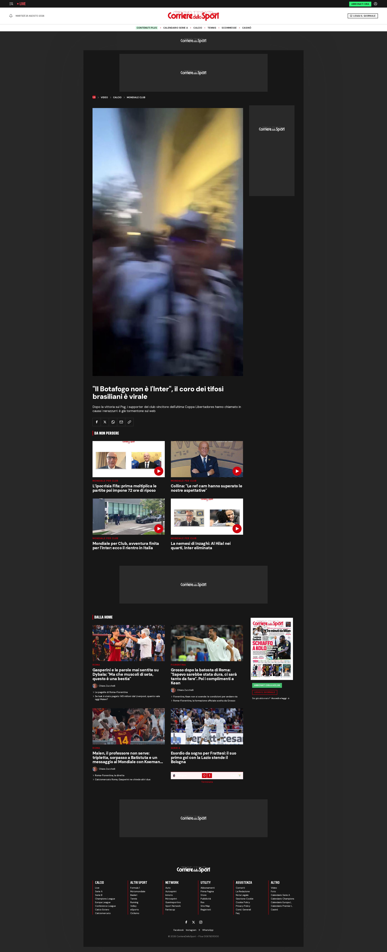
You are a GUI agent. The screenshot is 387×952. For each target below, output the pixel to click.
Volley (133, 906)
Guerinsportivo (173, 902)
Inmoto (169, 895)
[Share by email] (121, 422)
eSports (134, 909)
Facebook (179, 930)
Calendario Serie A (175, 27)
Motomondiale (137, 891)
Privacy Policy (243, 906)
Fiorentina (178, 665)
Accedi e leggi (279, 698)
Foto (273, 891)
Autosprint (171, 891)
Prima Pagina (207, 891)
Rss (202, 902)
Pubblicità (206, 898)
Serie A (175, 748)
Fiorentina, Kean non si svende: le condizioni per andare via (205, 696)
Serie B (98, 895)
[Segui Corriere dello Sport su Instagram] (201, 922)
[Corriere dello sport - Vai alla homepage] (193, 16)
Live (23, 4)
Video (104, 97)
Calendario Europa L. (281, 902)
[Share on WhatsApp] (113, 422)
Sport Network (173, 906)
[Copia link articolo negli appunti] (129, 422)
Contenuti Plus (147, 27)
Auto (168, 887)
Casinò (246, 27)
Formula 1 (135, 887)
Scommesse (229, 27)
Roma (96, 665)
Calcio (197, 27)
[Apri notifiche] (11, 16)
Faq (237, 913)
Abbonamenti (208, 887)
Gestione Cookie (244, 898)
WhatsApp (207, 930)
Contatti (240, 887)
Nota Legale (242, 895)
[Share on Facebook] (97, 422)
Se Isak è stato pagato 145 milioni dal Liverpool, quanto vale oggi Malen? (127, 698)
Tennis (212, 27)
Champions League (105, 898)
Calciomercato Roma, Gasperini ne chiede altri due (122, 779)
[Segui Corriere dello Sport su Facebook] (186, 922)
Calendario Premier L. (282, 906)
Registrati (206, 909)
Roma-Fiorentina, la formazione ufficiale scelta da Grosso (204, 700)
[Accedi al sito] (376, 4)
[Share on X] (105, 422)
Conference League (105, 906)
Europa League (103, 902)
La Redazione (243, 891)
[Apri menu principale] (11, 4)
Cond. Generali (243, 909)
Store (204, 895)
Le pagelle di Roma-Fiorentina (111, 692)
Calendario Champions (282, 898)
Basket (133, 895)
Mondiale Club (136, 97)
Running (134, 902)
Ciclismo (134, 913)
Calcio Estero (102, 909)
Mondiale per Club (105, 481)
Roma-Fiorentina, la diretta (109, 775)
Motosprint (171, 898)
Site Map (205, 906)
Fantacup (170, 909)
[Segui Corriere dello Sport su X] (193, 922)
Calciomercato (103, 913)
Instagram (191, 930)
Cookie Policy (243, 902)
